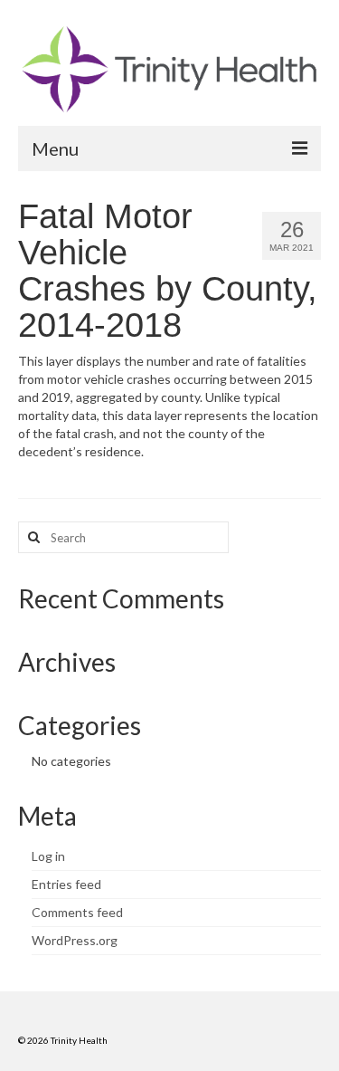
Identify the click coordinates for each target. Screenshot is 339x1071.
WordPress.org (75, 940)
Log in (48, 856)
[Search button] (31, 537)
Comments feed (77, 912)
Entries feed (66, 884)
